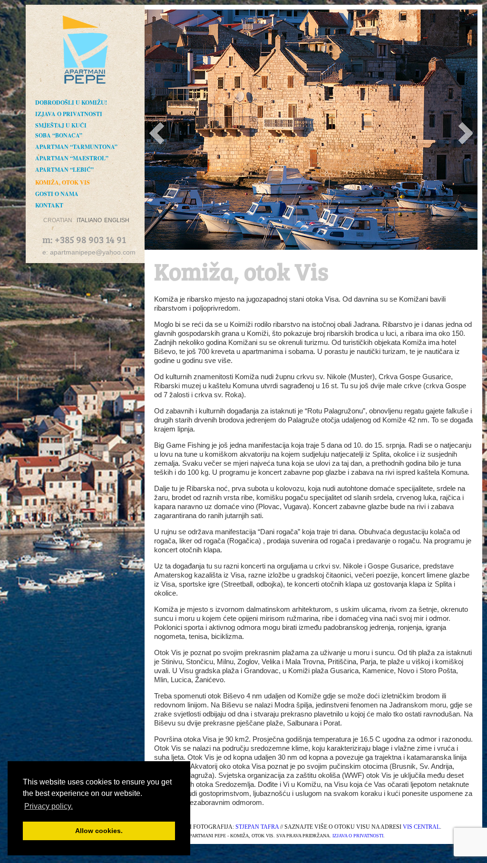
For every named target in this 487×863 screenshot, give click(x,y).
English (116, 220)
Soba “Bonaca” (58, 135)
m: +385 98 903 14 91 (84, 239)
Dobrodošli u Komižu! (71, 102)
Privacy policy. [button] (48, 806)
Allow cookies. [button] (99, 830)
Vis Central (421, 827)
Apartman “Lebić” (64, 170)
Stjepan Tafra (257, 827)
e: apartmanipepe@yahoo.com (89, 252)
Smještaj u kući (61, 125)
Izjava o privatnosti (68, 114)
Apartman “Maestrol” (71, 158)
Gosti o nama (56, 194)
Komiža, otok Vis (62, 182)
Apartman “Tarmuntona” (76, 147)
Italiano (89, 220)
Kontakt (49, 205)
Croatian (57, 220)
